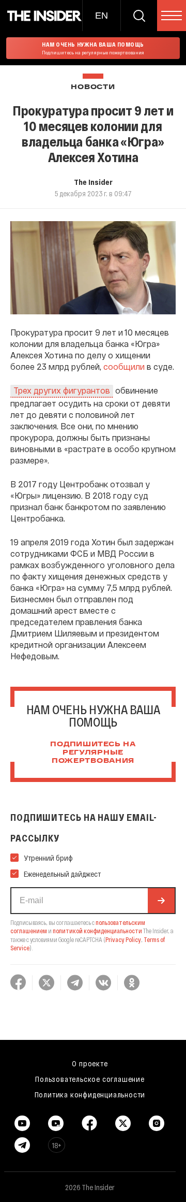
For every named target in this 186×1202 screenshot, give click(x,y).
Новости (93, 87)
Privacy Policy (123, 939)
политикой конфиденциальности (97, 930)
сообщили (124, 366)
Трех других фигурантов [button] (61, 390)
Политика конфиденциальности (90, 1094)
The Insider (93, 181)
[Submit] (161, 900)
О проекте (89, 1063)
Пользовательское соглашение (90, 1078)
